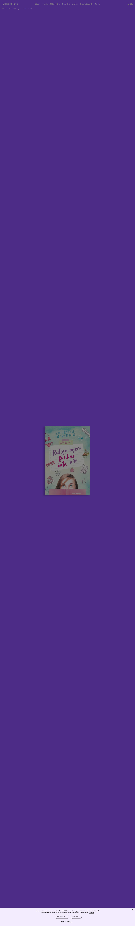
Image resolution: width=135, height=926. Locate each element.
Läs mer (91, 912)
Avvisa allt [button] (76, 916)
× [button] (133, 910)
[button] (68, 922)
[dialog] (67, 463)
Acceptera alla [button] (62, 916)
